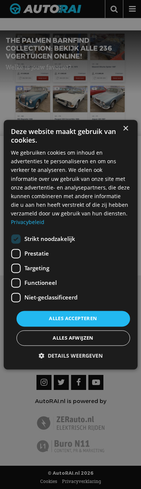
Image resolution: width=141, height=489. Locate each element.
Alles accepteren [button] (73, 318)
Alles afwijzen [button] (73, 337)
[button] (71, 355)
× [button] (125, 128)
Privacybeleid (27, 222)
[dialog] (70, 244)
